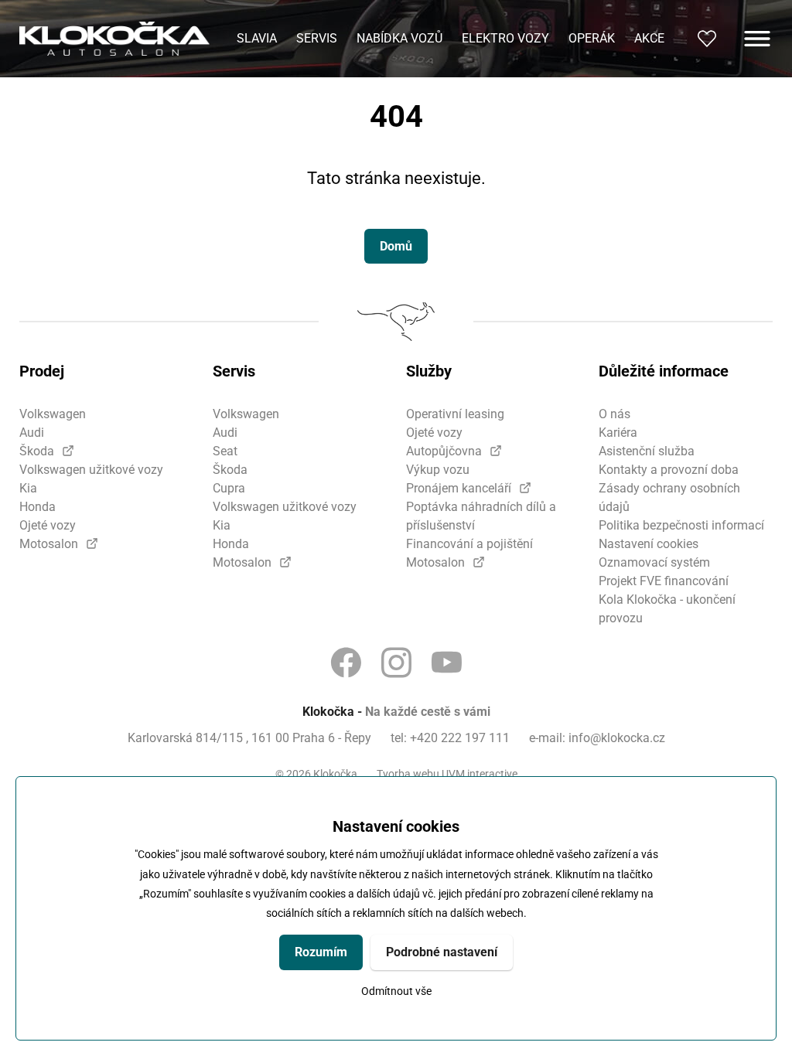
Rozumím (321, 952)
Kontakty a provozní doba (669, 469)
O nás (614, 414)
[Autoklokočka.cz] (114, 39)
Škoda (36, 451)
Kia (28, 488)
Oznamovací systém (654, 562)
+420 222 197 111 (460, 738)
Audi (31, 432)
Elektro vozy (505, 38)
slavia (257, 38)
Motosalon (48, 544)
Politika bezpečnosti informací (681, 525)
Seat (225, 451)
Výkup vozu (437, 469)
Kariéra (618, 432)
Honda (37, 506)
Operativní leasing (455, 414)
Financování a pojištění (469, 544)
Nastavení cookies (648, 544)
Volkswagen (52, 414)
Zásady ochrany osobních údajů (669, 497)
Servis (316, 38)
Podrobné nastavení (441, 952)
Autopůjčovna (444, 451)
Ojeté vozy (47, 525)
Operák (591, 38)
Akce (649, 38)
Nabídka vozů (399, 38)
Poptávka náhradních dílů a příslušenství (481, 516)
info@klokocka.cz (616, 738)
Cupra (229, 488)
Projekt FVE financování (664, 581)
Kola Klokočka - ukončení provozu (667, 608)
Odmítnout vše (396, 991)
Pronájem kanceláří (458, 488)
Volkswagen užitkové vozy (91, 469)
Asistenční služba (647, 451)
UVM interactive (479, 774)
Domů (396, 246)
